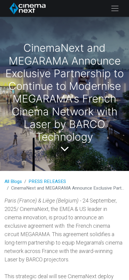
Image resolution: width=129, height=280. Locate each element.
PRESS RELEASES (47, 181)
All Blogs (13, 181)
